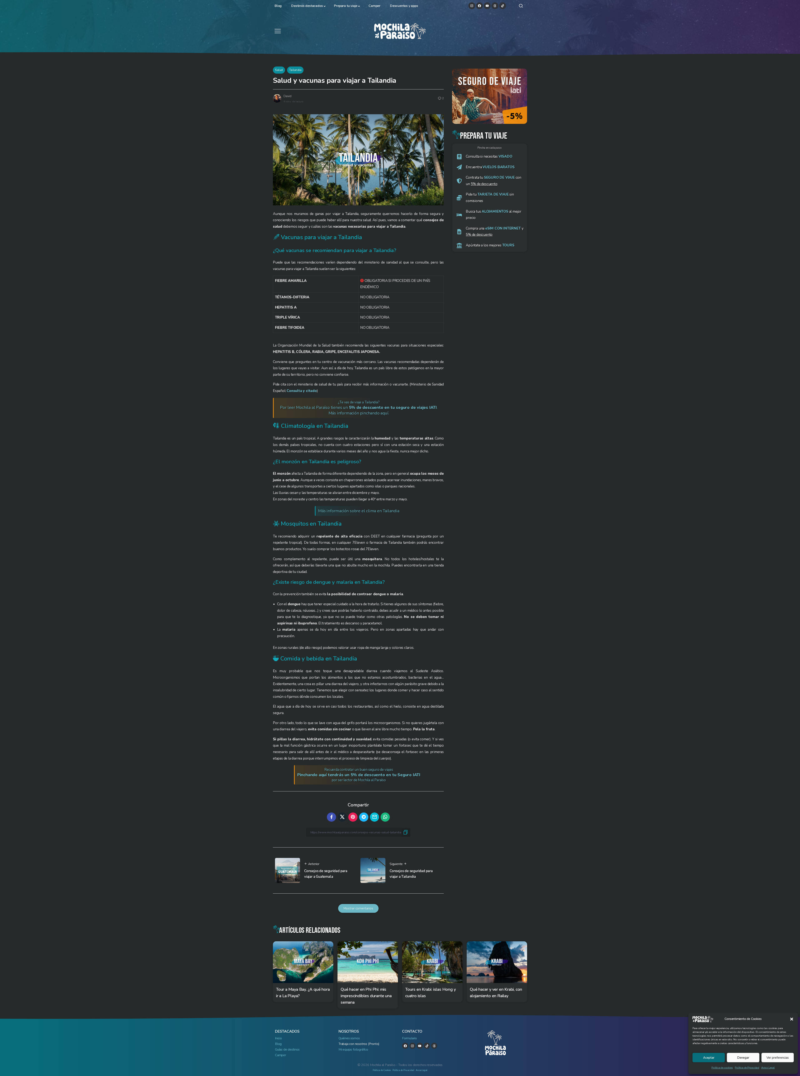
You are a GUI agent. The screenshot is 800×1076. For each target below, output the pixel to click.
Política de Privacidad (747, 1067)
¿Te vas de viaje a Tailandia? (359, 408)
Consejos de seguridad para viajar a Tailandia (411, 874)
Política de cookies (722, 1067)
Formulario (409, 1038)
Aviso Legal (768, 1067)
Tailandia (295, 70)
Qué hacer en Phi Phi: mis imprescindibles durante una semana (366, 996)
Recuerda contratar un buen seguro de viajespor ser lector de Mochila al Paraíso (358, 774)
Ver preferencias (777, 1058)
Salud (279, 70)
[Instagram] (471, 5)
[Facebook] (479, 5)
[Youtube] (487, 5)
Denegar (743, 1058)
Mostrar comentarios (358, 908)
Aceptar (708, 1058)
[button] (792, 1019)
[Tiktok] (502, 5)
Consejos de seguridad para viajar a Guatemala (325, 874)
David (287, 96)
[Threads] (494, 5)
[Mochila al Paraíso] (400, 30)
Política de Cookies (382, 1070)
